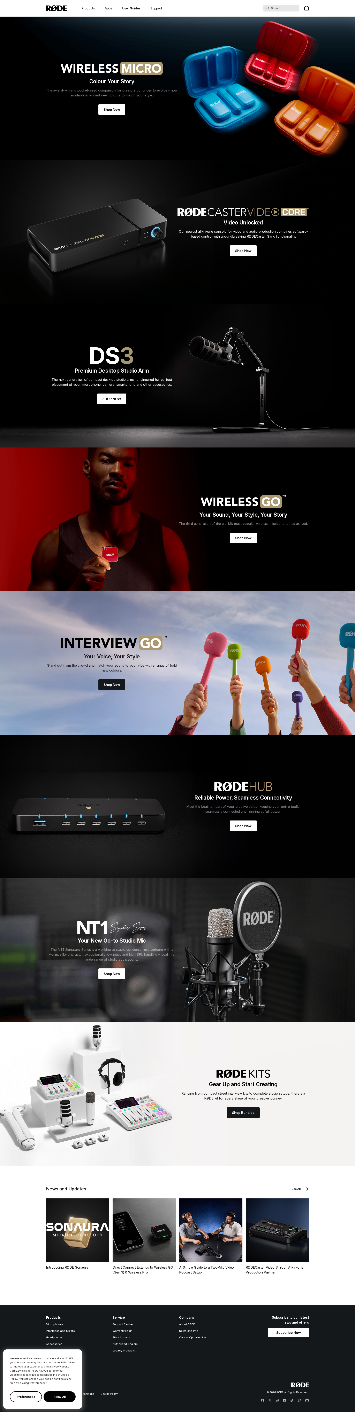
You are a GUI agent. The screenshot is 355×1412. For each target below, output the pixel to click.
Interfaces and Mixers (60, 1330)
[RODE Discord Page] (307, 1400)
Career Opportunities (193, 1337)
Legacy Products (124, 1350)
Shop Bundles (243, 1113)
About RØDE (187, 1324)
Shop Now (112, 110)
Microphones (54, 1324)
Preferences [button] (26, 1396)
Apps (108, 8)
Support (156, 8)
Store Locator (121, 1337)
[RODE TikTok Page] (291, 1400)
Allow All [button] (60, 1396)
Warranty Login (123, 1330)
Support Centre (123, 1324)
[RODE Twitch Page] (299, 1400)
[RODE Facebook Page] (262, 1400)
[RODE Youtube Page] (284, 1400)
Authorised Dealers (125, 1344)
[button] (288, 1332)
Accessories (54, 1344)
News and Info (188, 1330)
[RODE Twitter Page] (270, 1400)
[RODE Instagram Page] (277, 1400)
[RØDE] (56, 8)
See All (296, 1188)
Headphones (54, 1337)
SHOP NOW (112, 399)
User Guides (131, 8)
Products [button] (88, 8)
